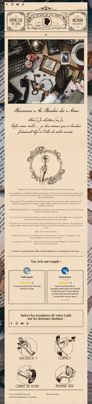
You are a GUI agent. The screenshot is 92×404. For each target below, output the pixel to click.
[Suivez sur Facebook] (7, 4)
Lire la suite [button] (65, 300)
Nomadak (32, 397)
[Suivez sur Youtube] (17, 4)
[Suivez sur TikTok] (23, 4)
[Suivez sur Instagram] (12, 4)
